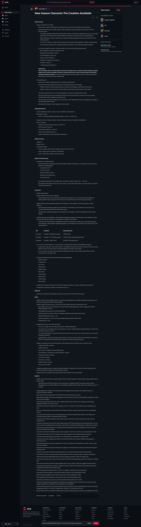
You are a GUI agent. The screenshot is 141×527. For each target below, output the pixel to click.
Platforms (45, 512)
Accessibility (110, 518)
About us (93, 510)
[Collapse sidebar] (17, 524)
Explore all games (47, 510)
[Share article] (92, 17)
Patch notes (45, 514)
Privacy (125, 510)
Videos (44, 520)
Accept (96, 523)
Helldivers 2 (78, 516)
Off (59, 495)
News (60, 512)
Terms (125, 512)
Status (92, 518)
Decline (89, 523)
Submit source (111, 512)
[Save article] (96, 17)
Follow (118, 10)
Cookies (126, 514)
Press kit (93, 514)
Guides (44, 518)
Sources (93, 512)
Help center (110, 510)
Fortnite (77, 514)
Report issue (110, 514)
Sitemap (126, 518)
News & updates (46, 516)
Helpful (52, 495)
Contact (93, 516)
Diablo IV (77, 512)
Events (60, 516)
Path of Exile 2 (78, 510)
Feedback (110, 516)
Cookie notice (78, 523)
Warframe (77, 518)
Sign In (136, 2)
